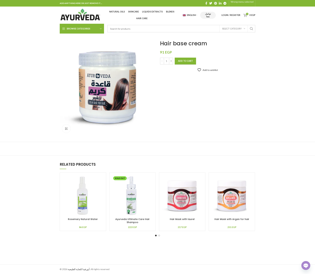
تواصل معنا (208, 15)
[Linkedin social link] (220, 3)
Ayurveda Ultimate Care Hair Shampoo (132, 221)
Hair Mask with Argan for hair (231, 219)
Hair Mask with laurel (182, 219)
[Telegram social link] (224, 3)
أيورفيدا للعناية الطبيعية (79, 269)
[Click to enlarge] (66, 129)
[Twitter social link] (210, 3)
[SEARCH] (251, 28)
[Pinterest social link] (215, 3)
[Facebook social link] (206, 3)
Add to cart (185, 61)
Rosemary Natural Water (83, 219)
